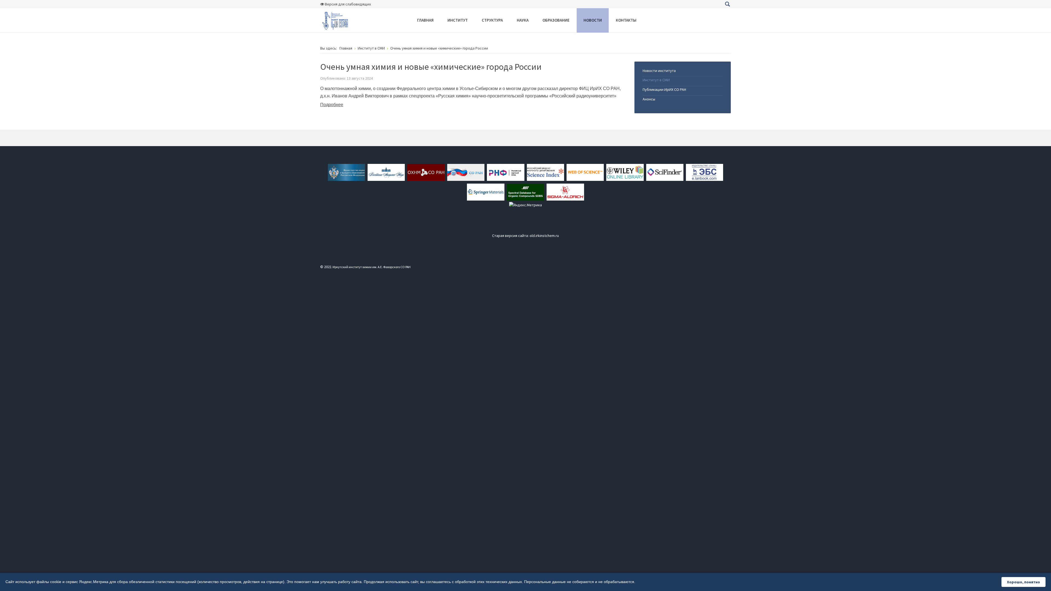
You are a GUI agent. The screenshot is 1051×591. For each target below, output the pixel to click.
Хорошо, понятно (1023, 582)
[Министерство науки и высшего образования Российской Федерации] (346, 171)
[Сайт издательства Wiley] (624, 171)
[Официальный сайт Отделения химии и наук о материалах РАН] (425, 171)
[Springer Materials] (485, 191)
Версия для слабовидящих (347, 4)
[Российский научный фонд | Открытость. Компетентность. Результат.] (505, 171)
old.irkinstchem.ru (544, 235)
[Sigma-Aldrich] (565, 191)
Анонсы (649, 99)
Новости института (659, 70)
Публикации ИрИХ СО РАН (664, 89)
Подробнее (331, 104)
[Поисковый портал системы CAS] (664, 171)
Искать (727, 4)
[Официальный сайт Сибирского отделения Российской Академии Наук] (465, 171)
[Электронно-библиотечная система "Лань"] (704, 171)
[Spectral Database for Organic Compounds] (525, 191)
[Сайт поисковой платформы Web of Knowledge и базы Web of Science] (585, 171)
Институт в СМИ (656, 79)
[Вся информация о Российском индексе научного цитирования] (545, 171)
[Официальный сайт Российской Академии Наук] (386, 171)
